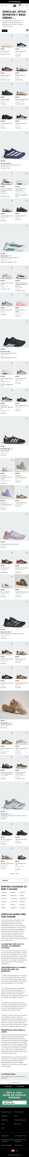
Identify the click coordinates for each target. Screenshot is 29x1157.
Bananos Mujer (13, 905)
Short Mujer (14, 898)
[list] (12, 31)
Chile (17, 1150)
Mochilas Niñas (22, 905)
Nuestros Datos (5, 1135)
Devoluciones (4, 1120)
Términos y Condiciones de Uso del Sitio (7, 1140)
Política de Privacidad (6, 1145)
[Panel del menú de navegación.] (2, 5)
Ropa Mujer (23, 898)
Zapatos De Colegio (14, 896)
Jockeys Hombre (3, 908)
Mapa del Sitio (4, 1116)
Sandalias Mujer (3, 896)
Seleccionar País (19, 1145)
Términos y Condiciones (20, 1135)
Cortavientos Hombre (14, 902)
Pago (16, 1116)
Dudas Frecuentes (19, 1112)
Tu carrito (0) (20, 1086)
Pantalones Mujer (14, 908)
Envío (2, 1124)
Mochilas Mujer (3, 899)
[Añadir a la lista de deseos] (12, 36)
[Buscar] (23, 5)
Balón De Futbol (22, 902)
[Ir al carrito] (26, 5)
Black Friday (18, 1124)
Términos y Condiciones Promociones (20, 1140)
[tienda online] (14, 6)
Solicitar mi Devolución (20, 1120)
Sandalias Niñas (22, 908)
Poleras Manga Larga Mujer (23, 896)
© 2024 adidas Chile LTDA (14, 1155)
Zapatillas (4, 892)
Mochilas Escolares (13, 892)
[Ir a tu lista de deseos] (6, 5)
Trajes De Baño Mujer (4, 902)
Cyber (2, 1128)
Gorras (3, 904)
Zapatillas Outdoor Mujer (24, 892)
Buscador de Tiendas (6, 1112)
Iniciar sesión (8, 1086)
